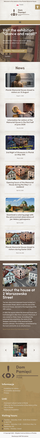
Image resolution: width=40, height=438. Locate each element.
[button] (37, 7)
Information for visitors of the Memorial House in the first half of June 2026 (20, 122)
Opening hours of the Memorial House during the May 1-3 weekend (20, 185)
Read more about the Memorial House (16, 329)
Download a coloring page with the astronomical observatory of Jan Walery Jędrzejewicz (20, 217)
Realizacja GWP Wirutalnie (20, 436)
